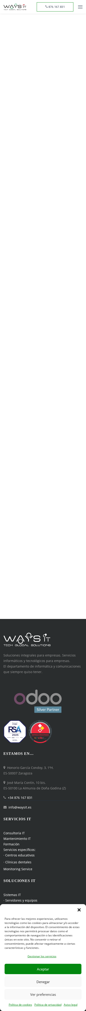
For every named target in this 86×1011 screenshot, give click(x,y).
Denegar (43, 981)
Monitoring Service (17, 869)
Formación (11, 844)
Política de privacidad (47, 1005)
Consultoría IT (14, 833)
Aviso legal (71, 1005)
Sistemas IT (12, 895)
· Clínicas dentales (17, 862)
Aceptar (43, 969)
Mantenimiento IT (17, 838)
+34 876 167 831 (20, 797)
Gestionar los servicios (42, 956)
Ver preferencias (43, 994)
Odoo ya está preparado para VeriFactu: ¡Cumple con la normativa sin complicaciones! (39, 98)
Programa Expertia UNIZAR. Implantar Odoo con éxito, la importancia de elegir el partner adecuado (41, 344)
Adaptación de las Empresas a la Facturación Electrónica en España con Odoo (38, 260)
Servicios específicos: (19, 849)
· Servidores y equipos (20, 900)
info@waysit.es (19, 807)
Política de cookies (20, 1005)
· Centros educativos (19, 855)
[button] (79, 910)
